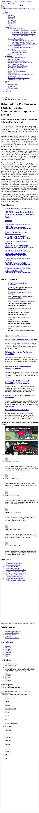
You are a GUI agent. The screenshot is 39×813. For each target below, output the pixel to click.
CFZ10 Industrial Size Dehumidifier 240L (21, 330)
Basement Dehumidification (16, 57)
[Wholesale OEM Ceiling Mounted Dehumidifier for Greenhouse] (21, 310)
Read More (8, 221)
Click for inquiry (6, 693)
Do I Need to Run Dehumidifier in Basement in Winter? (18, 367)
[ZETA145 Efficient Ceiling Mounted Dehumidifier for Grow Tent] (21, 301)
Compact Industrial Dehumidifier (16, 570)
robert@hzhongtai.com (11, 664)
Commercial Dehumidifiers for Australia (24, 32)
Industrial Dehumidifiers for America (23, 40)
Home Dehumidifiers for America (22, 47)
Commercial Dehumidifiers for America (24, 30)
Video (10, 25)
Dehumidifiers (9, 27)
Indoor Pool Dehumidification (17, 71)
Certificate (11, 15)
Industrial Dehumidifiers (15, 39)
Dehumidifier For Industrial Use (15, 576)
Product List (12, 22)
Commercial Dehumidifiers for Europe (23, 34)
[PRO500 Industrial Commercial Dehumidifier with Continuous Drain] (21, 319)
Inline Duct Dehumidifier (13, 568)
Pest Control (12, 76)
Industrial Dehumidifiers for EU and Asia (24, 44)
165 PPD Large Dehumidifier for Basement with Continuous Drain (19, 214)
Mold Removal (12, 73)
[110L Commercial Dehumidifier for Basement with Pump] (18, 268)
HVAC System (12, 69)
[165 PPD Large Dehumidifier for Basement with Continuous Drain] (18, 208)
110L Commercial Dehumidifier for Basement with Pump (18, 272)
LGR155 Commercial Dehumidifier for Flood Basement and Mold (16, 255)
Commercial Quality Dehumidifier (16, 573)
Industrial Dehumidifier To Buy (15, 571)
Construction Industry (14, 59)
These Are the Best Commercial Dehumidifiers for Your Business (17, 382)
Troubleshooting (13, 88)
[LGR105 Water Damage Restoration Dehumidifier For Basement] (19, 243)
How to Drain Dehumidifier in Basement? (21, 340)
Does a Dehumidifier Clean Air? (17, 410)
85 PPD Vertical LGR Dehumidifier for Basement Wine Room (18, 264)
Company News (13, 84)
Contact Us (8, 91)
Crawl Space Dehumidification (17, 61)
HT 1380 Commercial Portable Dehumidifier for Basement (17, 238)
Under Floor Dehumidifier (14, 563)
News (6, 83)
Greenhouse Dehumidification (17, 67)
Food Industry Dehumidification (18, 66)
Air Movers (11, 49)
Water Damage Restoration (16, 79)
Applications (8, 56)
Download (11, 17)
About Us (7, 13)
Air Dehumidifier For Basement (15, 580)
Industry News (12, 86)
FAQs (6, 90)
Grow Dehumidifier (12, 566)
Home (6, 12)
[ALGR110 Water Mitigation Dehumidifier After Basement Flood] (21, 294)
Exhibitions (11, 18)
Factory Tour (12, 20)
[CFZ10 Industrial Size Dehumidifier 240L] (21, 328)
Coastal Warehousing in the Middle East (20, 62)
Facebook (7, 737)
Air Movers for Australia (19, 52)
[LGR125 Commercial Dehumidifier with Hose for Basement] (17, 224)
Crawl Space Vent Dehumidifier (15, 578)
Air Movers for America (19, 51)
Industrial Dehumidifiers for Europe (22, 42)
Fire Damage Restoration (15, 64)
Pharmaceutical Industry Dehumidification (21, 74)
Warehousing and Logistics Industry (19, 78)
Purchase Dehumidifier (13, 565)
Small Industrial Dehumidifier (15, 575)
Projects (7, 81)
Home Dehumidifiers (14, 45)
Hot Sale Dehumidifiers (15, 54)
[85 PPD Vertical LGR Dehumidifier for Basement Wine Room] (19, 260)
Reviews (11, 23)
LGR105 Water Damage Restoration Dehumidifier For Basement (19, 247)
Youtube (7, 752)
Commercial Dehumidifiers (16, 29)
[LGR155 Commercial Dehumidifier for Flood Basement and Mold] (17, 251)
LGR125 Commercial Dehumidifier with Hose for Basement (18, 229)
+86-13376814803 (15, 1)
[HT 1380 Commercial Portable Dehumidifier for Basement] (19, 234)
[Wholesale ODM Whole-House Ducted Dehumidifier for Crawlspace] (21, 285)
